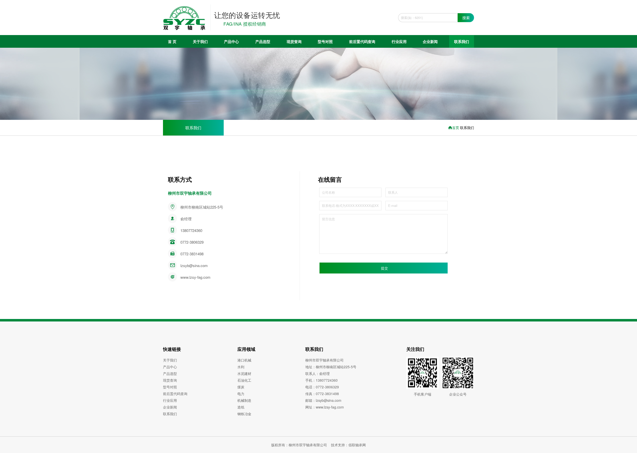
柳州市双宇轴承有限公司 (324, 360)
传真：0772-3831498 (322, 393)
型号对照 (325, 41)
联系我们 (461, 41)
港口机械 (244, 360)
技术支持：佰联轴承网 (348, 444)
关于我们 (200, 41)
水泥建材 (244, 373)
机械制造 (244, 400)
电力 (240, 393)
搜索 (466, 17)
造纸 (240, 407)
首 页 (172, 41)
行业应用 (399, 41)
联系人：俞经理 (317, 373)
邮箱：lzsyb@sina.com (323, 400)
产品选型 (262, 41)
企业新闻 (430, 41)
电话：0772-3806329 (322, 386)
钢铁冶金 (244, 413)
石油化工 (244, 380)
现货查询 (294, 41)
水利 (240, 366)
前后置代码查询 (362, 41)
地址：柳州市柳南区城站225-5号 (330, 366)
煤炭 (240, 386)
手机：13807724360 (321, 380)
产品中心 (231, 41)
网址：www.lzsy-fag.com (324, 407)
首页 (456, 127)
